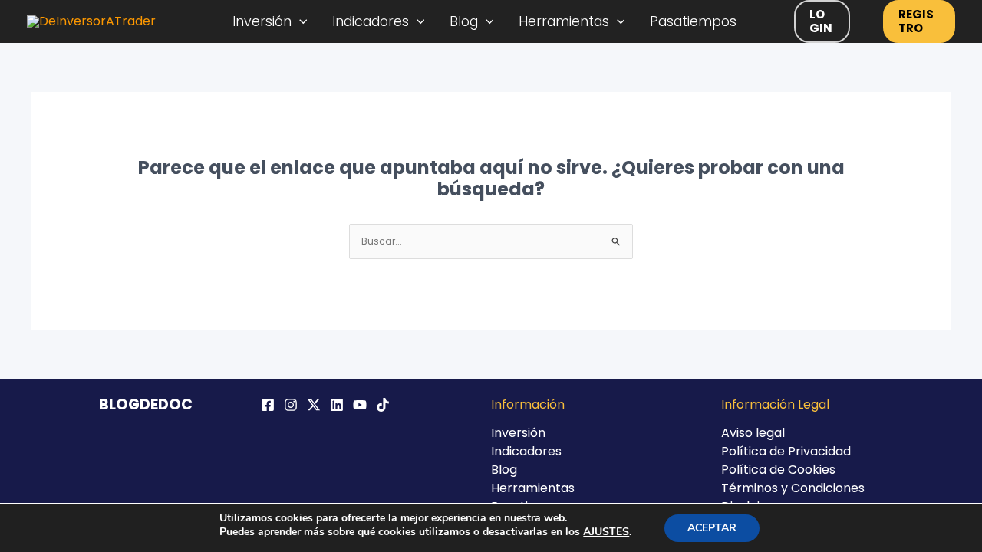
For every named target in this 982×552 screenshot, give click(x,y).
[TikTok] (383, 405)
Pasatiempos (693, 21)
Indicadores (370, 21)
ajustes (606, 532)
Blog (464, 21)
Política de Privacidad (786, 451)
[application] (300, 21)
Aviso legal (753, 433)
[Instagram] (291, 405)
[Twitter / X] (314, 405)
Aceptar (711, 528)
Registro (916, 21)
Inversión (262, 21)
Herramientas (564, 21)
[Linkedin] (337, 405)
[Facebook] (268, 405)
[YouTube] (360, 405)
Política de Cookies (778, 469)
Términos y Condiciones (793, 488)
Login (820, 21)
